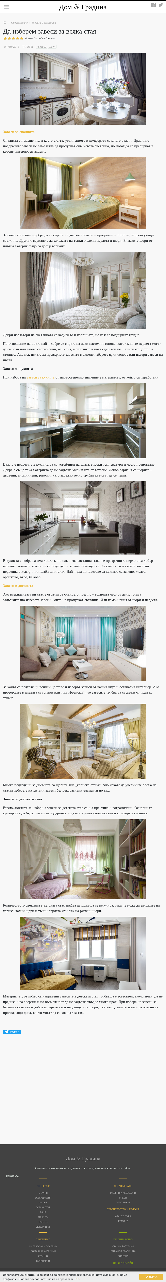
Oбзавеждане (123, 1185)
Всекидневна (43, 1197)
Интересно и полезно (43, 1246)
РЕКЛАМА (12, 1176)
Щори (52, 46)
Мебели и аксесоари (123, 1192)
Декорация (43, 1226)
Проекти (43, 1221)
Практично (43, 1239)
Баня (43, 1212)
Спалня (43, 1192)
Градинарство (123, 1239)
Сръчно (43, 1256)
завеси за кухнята (40, 377)
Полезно (123, 1256)
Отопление (123, 1202)
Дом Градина (83, 6)
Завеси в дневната (18, 585)
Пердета (41, 46)
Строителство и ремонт (123, 1209)
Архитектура (123, 1216)
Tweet (14, 1031)
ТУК (76, 1279)
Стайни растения (123, 1246)
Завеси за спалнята (19, 131)
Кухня (43, 1202)
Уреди (123, 1197)
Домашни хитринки (43, 1251)
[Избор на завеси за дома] (83, 193)
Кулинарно (43, 1260)
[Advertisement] (83, 1082)
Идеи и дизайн (123, 1262)
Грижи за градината (123, 1251)
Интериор (43, 1185)
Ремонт (123, 1221)
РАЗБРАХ (151, 1277)
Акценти (43, 1217)
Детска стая (43, 1207)
